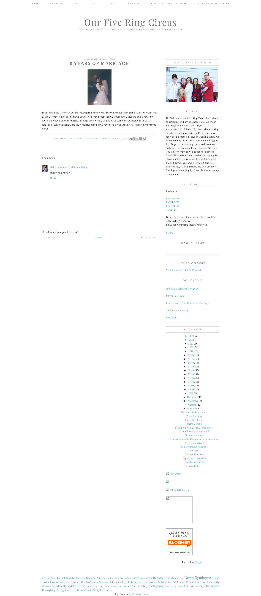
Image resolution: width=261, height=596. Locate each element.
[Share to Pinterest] (144, 138)
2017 (190, 359)
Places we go (170, 586)
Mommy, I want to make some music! (194, 427)
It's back (194, 450)
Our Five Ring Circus (130, 22)
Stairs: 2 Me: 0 (194, 423)
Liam (210, 582)
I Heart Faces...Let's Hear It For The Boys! (187, 303)
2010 (190, 385)
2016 (190, 362)
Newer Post (149, 238)
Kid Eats (143, 582)
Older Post (49, 238)
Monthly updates (66, 586)
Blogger (199, 562)
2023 (191, 336)
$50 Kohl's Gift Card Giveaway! (182, 288)
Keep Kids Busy (130, 582)
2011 (190, 381)
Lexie (203, 582)
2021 (190, 343)
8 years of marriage (194, 443)
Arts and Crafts (105, 578)
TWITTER (171, 209)
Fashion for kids (59, 582)
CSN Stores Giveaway (177, 310)
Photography (156, 586)
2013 (190, 374)
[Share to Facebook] (140, 138)
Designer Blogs (140, 594)
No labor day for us (194, 462)
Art (94, 578)
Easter (45, 582)
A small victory (194, 416)
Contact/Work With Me (214, 3)
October (192, 404)
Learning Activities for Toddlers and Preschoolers (173, 582)
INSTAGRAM (173, 198)
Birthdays (158, 578)
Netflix (81, 586)
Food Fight (171, 317)
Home (35, 3)
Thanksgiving (48, 590)
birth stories (106, 590)
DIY (181, 578)
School (181, 586)
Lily (216, 582)
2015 (190, 366)
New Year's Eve (113, 586)
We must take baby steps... (194, 412)
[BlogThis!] (133, 138)
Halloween (115, 582)
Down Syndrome (197, 577)
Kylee (53, 167)
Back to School (122, 578)
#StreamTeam (49, 578)
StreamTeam (212, 586)
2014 (190, 370)
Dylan (215, 578)
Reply (53, 178)
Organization (129, 586)
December (192, 397)
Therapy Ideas (63, 590)
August (192, 465)
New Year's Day (95, 586)
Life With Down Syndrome (169, 3)
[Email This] (130, 138)
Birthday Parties (142, 578)
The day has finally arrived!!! (194, 446)
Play (78, 3)
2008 (190, 393)
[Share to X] (137, 138)
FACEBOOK (172, 202)
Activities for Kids (80, 578)
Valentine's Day (91, 590)
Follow (169, 232)
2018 (190, 355)
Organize (133, 3)
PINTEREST (173, 206)
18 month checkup (194, 454)
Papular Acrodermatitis (194, 458)
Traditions (77, 590)
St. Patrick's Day (194, 586)
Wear (112, 3)
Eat (94, 3)
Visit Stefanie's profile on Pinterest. (184, 270)
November (193, 400)
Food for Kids (77, 582)
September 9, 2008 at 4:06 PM (72, 167)
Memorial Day (48, 586)
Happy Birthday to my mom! (194, 431)
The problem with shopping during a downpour (194, 439)
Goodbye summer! (194, 435)
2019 (190, 351)
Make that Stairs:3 (194, 420)
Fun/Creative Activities (97, 582)
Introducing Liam (175, 295)
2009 (190, 389)
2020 (190, 347)
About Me (56, 3)
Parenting (142, 586)
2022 (191, 339)
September (192, 408)
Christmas (171, 578)
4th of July (62, 578)
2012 (190, 378)
